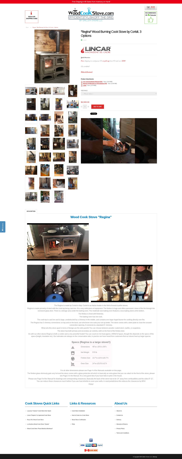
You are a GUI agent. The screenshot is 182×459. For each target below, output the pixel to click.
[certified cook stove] (59, 117)
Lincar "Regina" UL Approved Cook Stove (39, 415)
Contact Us (119, 415)
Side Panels (84, 90)
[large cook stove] (31, 144)
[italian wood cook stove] (59, 91)
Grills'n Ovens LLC (147, 456)
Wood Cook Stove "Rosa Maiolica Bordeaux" (40, 428)
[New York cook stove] (31, 131)
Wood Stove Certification (79, 419)
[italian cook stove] (52, 30)
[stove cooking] (45, 104)
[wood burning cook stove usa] (59, 157)
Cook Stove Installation (78, 411)
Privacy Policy (120, 428)
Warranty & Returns (122, 424)
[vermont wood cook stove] (73, 91)
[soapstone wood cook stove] (45, 91)
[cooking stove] (31, 91)
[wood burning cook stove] (73, 104)
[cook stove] (31, 117)
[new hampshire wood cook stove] (31, 104)
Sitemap (155, 456)
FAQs (73, 424)
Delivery (118, 419)
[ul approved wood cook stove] (73, 131)
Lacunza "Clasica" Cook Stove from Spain (39, 411)
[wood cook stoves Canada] (91, 449)
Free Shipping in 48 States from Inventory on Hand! (91, 2)
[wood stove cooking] (59, 104)
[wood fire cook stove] (59, 131)
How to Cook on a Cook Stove (80, 415)
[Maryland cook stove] (45, 131)
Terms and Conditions (122, 433)
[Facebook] (91, 439)
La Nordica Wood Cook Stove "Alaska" (38, 424)
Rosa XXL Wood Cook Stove (35, 419)
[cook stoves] (45, 117)
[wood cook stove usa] (45, 157)
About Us (119, 411)
